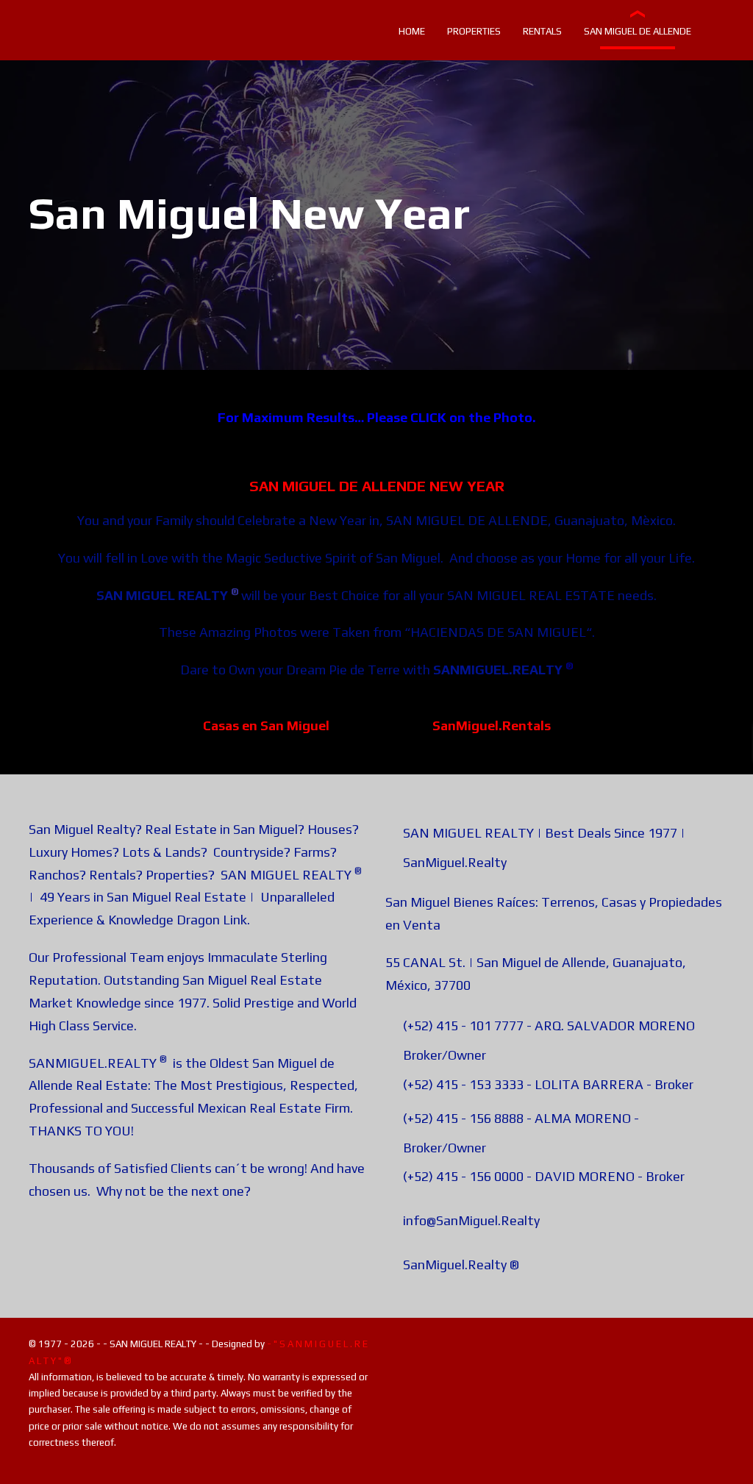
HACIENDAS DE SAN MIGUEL (498, 632)
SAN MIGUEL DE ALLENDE (467, 520)
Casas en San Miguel (266, 725)
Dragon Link (211, 919)
